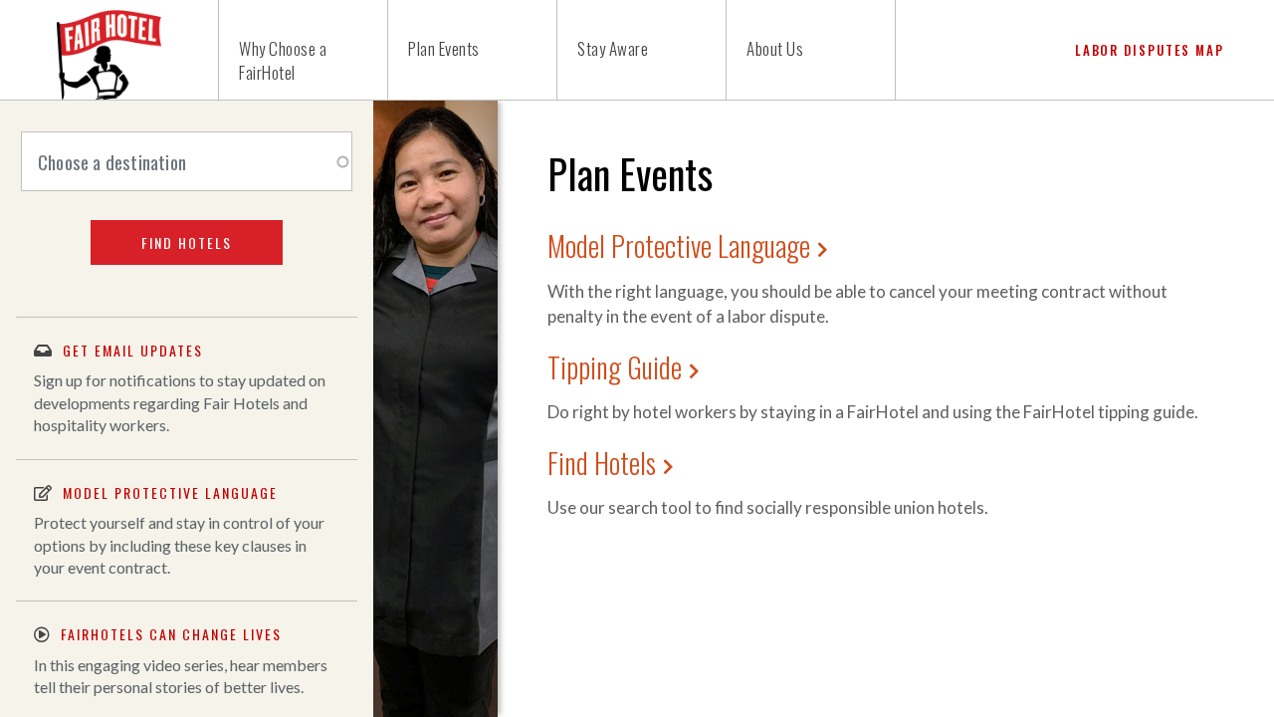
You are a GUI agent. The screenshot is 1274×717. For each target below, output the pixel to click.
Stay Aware (612, 48)
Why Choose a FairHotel (282, 60)
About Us (774, 48)
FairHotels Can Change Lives (171, 633)
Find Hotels (601, 462)
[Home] (109, 50)
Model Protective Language (678, 245)
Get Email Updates (133, 350)
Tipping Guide (614, 367)
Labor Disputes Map (1149, 50)
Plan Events (444, 48)
